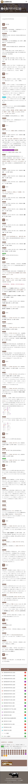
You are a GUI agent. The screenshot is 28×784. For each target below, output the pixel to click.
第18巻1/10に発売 (14, 730)
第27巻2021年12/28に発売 (15, 699)
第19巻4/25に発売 (14, 727)
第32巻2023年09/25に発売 (14, 684)
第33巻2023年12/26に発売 (15, 681)
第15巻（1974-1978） (13, 317)
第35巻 (6, 649)
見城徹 (13, 111)
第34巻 (9, 629)
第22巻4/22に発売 (14, 715)
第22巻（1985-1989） (13, 454)
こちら (13, 744)
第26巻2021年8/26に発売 (14, 702)
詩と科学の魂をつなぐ (14, 236)
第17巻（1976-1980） (13, 333)
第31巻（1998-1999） (14, 592)
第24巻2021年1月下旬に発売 (14, 709)
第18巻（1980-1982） (13, 366)
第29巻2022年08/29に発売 (14, 693)
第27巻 (13, 510)
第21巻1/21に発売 (14, 721)
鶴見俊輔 (12, 110)
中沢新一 (9, 111)
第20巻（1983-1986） (13, 388)
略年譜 (3, 115)
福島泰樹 (21, 110)
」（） (10, 280)
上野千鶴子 (17, 110)
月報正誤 (8, 358)
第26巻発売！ (4, 506)
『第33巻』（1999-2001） (15, 610)
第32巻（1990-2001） (18, 596)
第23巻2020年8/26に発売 (14, 712)
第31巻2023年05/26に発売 (14, 687)
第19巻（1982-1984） (13, 374)
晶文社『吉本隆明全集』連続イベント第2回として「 (11, 278)
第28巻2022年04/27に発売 (14, 696)
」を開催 (11, 274)
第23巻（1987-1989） (13, 460)
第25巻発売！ (4, 502)
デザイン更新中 (15, 736)
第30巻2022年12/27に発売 (15, 690)
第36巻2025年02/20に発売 (14, 672)
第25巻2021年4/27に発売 (14, 706)
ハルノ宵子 (7, 113)
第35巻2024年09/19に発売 (14, 675)
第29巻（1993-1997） (17, 541)
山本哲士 (13, 152)
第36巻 (3, 659)
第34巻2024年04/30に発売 (14, 678)
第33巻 (4, 614)
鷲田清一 (5, 111)
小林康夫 (12, 130)
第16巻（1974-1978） (13, 327)
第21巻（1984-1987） (13, 442)
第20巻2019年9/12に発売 (14, 724)
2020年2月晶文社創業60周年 (14, 718)
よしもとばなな (17, 111)
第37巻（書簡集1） (20, 289)
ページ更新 (14, 733)
